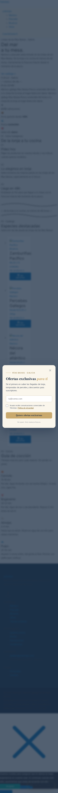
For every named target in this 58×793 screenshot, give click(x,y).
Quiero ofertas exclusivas (29, 415)
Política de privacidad (26, 408)
